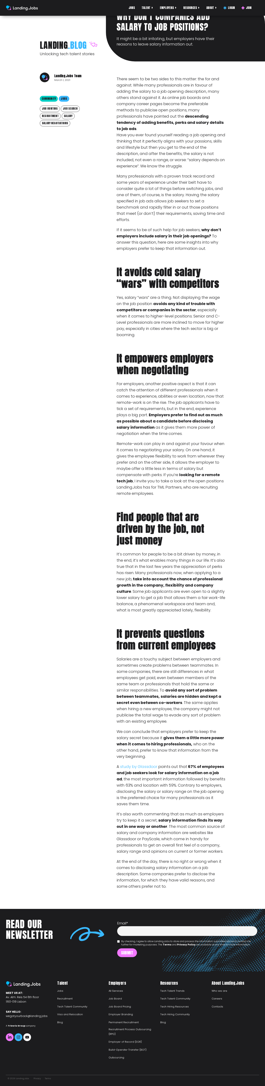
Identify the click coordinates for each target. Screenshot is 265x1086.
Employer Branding (121, 1014)
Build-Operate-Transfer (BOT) (127, 1050)
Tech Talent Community (72, 1006)
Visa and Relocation (70, 1014)
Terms (167, 944)
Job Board (115, 998)
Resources (190, 7)
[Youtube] (27, 1037)
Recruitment (65, 998)
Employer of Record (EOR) (125, 1042)
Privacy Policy (186, 944)
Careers (217, 998)
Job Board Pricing (120, 1006)
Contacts (217, 1006)
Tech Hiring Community (175, 1014)
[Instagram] (18, 1037)
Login (231, 7)
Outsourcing (116, 1057)
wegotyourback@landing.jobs (27, 1016)
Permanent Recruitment (124, 1022)
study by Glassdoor (138, 766)
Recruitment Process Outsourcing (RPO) (130, 1031)
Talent (146, 7)
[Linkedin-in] (10, 1037)
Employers (167, 7)
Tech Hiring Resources (174, 1006)
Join (248, 7)
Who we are (219, 991)
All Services (116, 991)
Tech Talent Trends (172, 991)
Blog (60, 1022)
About (210, 7)
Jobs (132, 7)
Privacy (37, 1078)
